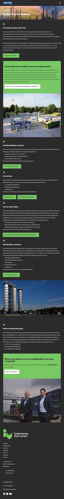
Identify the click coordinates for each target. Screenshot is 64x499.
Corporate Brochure (10, 55)
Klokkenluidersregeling (9, 489)
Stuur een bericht (11, 372)
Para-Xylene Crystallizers (26, 197)
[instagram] (7, 494)
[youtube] (10, 494)
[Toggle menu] (60, 3)
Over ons (5, 448)
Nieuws (5, 452)
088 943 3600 (53, 365)
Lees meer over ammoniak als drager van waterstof (21, 86)
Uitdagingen (6, 445)
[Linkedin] (4, 494)
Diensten (5, 450)
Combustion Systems (10, 275)
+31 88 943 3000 (9, 470)
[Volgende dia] (59, 313)
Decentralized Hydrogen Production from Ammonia (20, 235)
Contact (5, 457)
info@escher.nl (9, 473)
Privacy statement (8, 485)
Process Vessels (8, 197)
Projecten (5, 455)
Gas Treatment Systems (11, 166)
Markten (5, 443)
